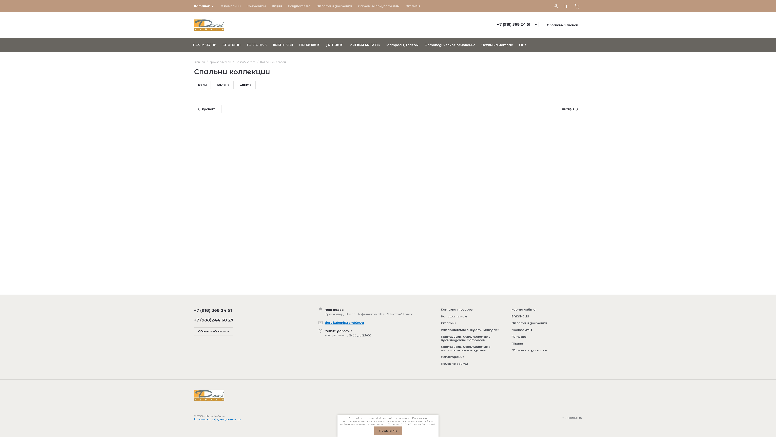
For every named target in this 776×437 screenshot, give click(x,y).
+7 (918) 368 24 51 (513, 24)
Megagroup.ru (572, 418)
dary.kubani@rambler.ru (344, 323)
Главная (199, 62)
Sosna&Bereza (245, 62)
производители (220, 62)
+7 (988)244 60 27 (213, 320)
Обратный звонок (562, 25)
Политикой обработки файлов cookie (412, 423)
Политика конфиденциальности (217, 419)
